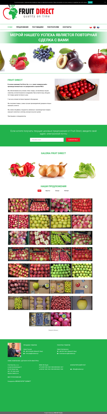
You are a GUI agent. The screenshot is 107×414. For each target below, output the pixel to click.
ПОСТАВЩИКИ (37, 27)
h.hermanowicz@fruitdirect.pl (67, 353)
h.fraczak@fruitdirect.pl (32, 353)
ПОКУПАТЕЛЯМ (53, 27)
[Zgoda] (105, 2)
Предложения (22, 27)
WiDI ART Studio (58, 412)
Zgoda (90, 2)
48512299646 (29, 351)
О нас (10, 27)
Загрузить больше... (53, 330)
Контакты (67, 27)
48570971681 (63, 351)
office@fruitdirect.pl (78, 369)
